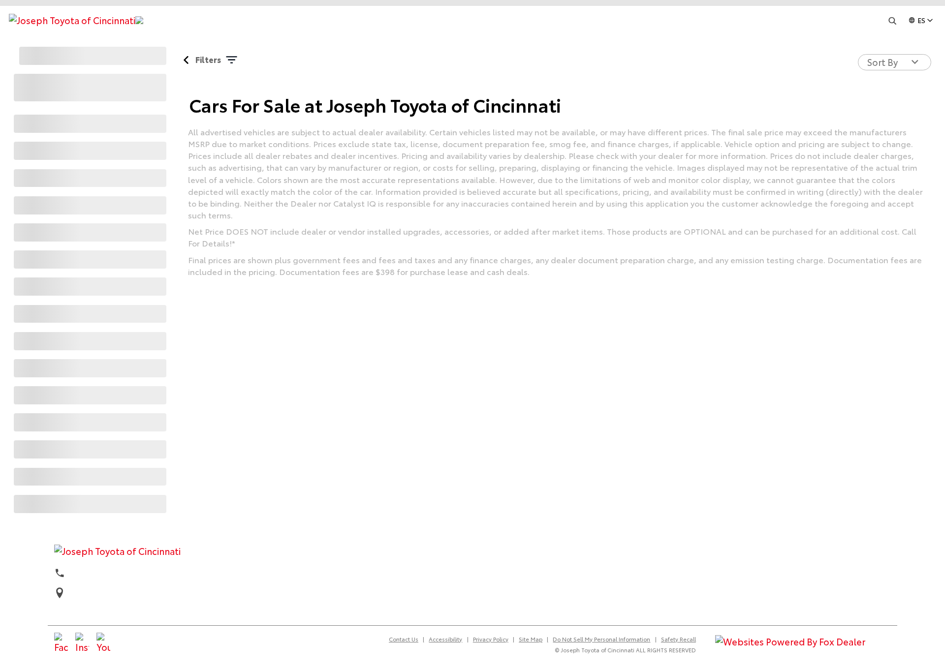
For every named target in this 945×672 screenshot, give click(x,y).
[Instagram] (82, 643)
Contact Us (403, 639)
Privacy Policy (490, 639)
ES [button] (921, 20)
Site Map (530, 639)
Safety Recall (678, 639)
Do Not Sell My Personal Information (601, 639)
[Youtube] (103, 643)
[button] (892, 20)
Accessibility (445, 639)
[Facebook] (61, 643)
